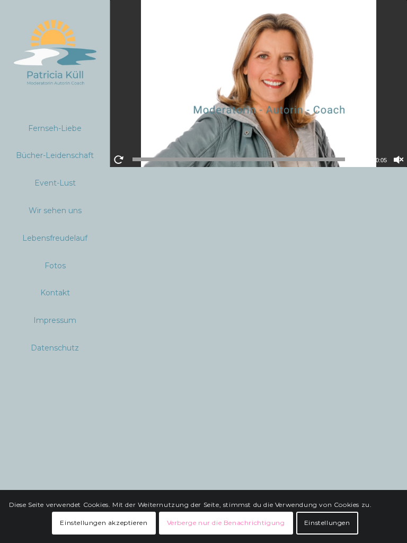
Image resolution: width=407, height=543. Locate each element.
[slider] (238, 159)
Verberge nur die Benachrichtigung (226, 523)
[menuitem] (55, 129)
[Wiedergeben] (118, 159)
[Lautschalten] (398, 159)
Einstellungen (327, 523)
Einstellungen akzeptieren (103, 523)
